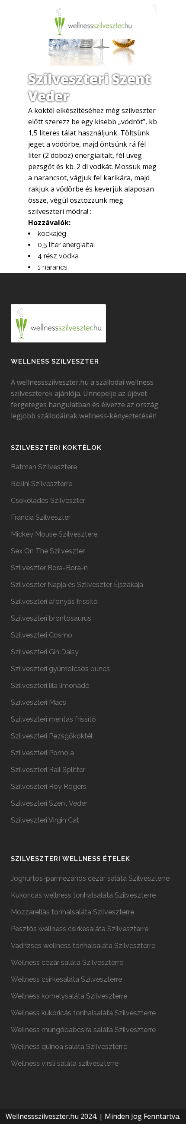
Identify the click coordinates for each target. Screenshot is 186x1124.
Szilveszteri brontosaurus (51, 618)
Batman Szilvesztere (44, 467)
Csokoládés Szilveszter (48, 500)
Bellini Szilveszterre (41, 484)
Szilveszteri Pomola (42, 753)
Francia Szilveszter (41, 517)
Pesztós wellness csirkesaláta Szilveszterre (79, 929)
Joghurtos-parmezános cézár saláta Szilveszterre (90, 878)
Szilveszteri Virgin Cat (45, 820)
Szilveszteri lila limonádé (50, 685)
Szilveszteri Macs (38, 702)
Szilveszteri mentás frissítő (53, 719)
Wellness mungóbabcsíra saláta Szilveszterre (83, 1030)
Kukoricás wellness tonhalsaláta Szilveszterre (83, 895)
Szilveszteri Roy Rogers (49, 786)
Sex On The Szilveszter (48, 551)
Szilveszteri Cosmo (41, 635)
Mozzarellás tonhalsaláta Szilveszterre (72, 912)
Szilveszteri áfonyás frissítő (54, 601)
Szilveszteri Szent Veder (49, 803)
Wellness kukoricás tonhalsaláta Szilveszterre (83, 1013)
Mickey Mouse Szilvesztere (54, 534)
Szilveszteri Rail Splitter (48, 770)
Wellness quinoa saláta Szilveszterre (69, 1046)
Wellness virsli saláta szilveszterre (65, 1063)
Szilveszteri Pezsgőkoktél (52, 736)
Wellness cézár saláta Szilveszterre (67, 962)
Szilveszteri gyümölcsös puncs (60, 669)
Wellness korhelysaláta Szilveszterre (69, 996)
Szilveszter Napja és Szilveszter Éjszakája (77, 585)
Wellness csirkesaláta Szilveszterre (66, 979)
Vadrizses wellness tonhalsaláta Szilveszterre (83, 946)
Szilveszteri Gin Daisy (45, 652)
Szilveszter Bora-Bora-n (49, 568)
